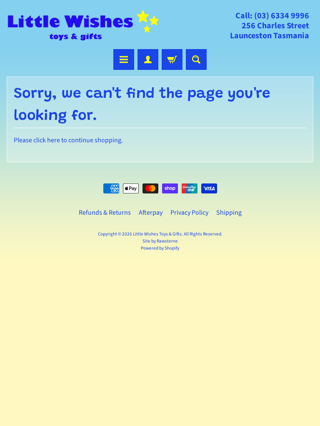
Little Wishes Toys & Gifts (157, 234)
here (53, 140)
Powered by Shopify (160, 248)
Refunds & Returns (105, 212)
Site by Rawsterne (160, 241)
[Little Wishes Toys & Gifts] (83, 25)
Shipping (229, 212)
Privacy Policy (189, 212)
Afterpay (150, 212)
